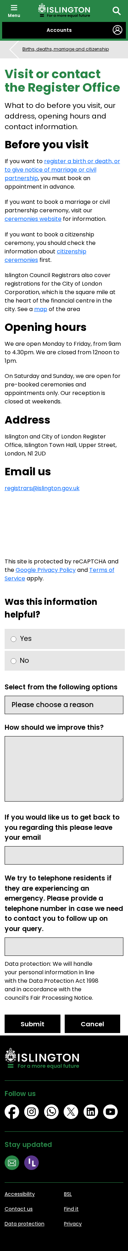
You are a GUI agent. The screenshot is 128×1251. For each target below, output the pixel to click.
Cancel (92, 1024)
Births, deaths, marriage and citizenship (65, 49)
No (24, 660)
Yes (26, 638)
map (40, 309)
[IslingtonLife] (34, 1163)
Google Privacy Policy (46, 570)
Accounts (59, 30)
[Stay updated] (15, 1163)
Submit (32, 1024)
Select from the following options (61, 687)
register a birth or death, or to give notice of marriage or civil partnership (62, 169)
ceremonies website (33, 219)
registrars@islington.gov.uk (42, 488)
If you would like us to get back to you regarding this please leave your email (62, 827)
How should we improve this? (54, 727)
